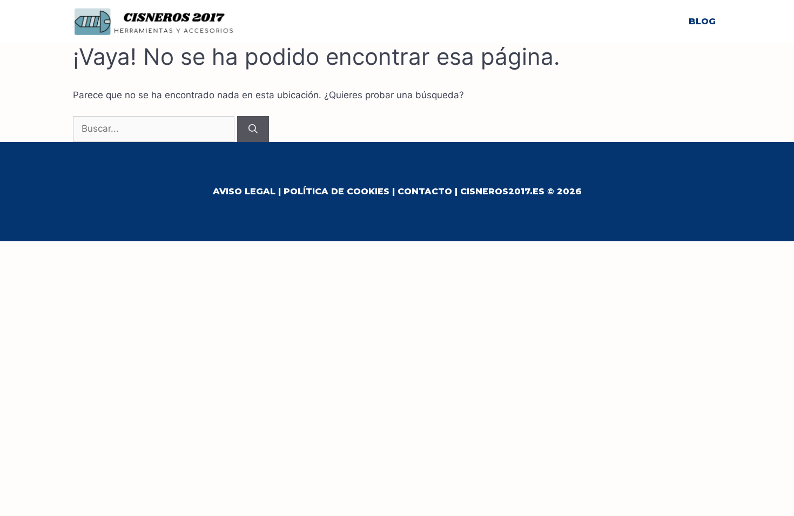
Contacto (425, 191)
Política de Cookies (336, 191)
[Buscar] (253, 129)
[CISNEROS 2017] (154, 21)
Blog (702, 21)
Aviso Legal (244, 191)
